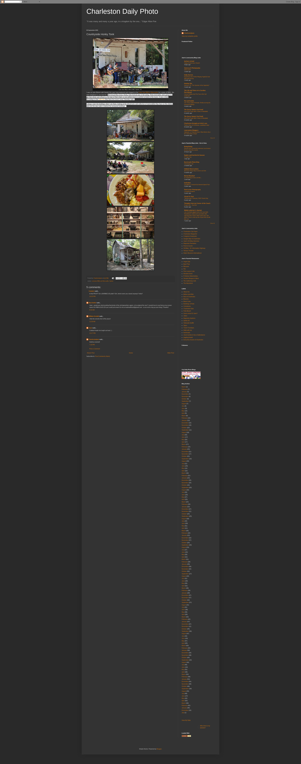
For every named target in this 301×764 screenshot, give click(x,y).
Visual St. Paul (189, 196)
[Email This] (117, 278)
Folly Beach (187, 311)
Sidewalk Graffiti (188, 323)
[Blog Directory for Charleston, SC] (186, 736)
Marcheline (92, 303)
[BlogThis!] (119, 278)
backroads (186, 332)
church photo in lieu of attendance (194, 335)
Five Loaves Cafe (189, 271)
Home (131, 353)
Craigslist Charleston (190, 236)
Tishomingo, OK (188, 164)
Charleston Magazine (190, 234)
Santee (111, 281)
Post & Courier (188, 246)
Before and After (188, 294)
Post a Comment (94, 349)
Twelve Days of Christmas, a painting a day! (196, 125)
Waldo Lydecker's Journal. (193, 210)
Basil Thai (186, 264)
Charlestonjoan (94, 339)
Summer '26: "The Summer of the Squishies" (196, 85)
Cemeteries (187, 306)
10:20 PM (92, 296)
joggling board (188, 337)
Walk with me (187, 330)
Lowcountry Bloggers (191, 130)
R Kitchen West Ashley (190, 276)
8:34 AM (92, 310)
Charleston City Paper (190, 231)
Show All (212, 138)
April (183, 413)
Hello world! (187, 69)
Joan (90, 328)
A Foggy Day (188, 157)
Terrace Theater (188, 251)
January (184, 392)
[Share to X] (121, 278)
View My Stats (186, 720)
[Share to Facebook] (123, 278)
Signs (185, 325)
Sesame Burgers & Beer (191, 278)
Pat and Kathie (189, 101)
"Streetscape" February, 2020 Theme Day (196, 198)
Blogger (159, 749)
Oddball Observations (191, 169)
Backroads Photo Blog (191, 162)
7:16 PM (92, 345)
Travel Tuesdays (188, 328)
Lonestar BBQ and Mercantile (100, 281)
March (184, 387)
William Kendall (94, 316)
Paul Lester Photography (192, 189)
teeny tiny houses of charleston (193, 340)
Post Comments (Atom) (102, 356)
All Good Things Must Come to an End (195, 170)
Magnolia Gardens (189, 318)
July (183, 406)
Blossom (186, 266)
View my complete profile (190, 36)
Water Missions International (192, 253)
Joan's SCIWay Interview (191, 241)
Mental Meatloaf (189, 176)
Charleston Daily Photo (122, 11)
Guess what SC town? (190, 313)
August (184, 403)
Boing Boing (188, 146)
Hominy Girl (188, 83)
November (185, 396)
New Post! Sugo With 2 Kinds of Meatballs (196, 111)
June (183, 408)
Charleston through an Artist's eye (195, 123)
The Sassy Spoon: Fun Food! (193, 109)
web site (102, 99)
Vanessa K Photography (192, 68)
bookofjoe (187, 183)
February (184, 389)
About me (186, 292)
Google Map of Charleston (191, 239)
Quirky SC (186, 320)
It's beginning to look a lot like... (193, 177)
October (184, 399)
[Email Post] (112, 278)
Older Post (170, 353)
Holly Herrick (188, 75)
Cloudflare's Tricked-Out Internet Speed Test (197, 184)
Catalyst (91, 291)
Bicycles (186, 299)
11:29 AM (92, 321)
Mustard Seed (187, 273)
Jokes (185, 316)
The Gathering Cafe (189, 281)
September (185, 401)
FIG (184, 269)
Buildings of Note (188, 304)
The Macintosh (188, 283)
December (185, 394)
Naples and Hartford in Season (194, 155)
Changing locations (189, 191)
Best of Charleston (189, 296)
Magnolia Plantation (189, 243)
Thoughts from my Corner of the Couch (197, 203)
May (183, 411)
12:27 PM (92, 333)
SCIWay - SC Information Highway (194, 248)
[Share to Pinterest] (126, 278)
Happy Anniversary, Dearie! (192, 63)
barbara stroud (189, 61)
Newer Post (90, 353)
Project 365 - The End (190, 205)
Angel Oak (186, 261)
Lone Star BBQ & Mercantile (148, 92)
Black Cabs (187, 301)
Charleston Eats (188, 308)
